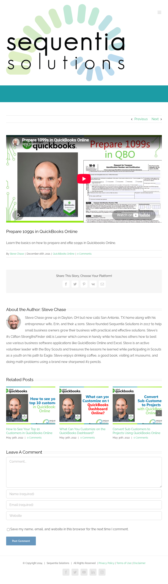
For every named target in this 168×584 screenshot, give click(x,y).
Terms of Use (123, 563)
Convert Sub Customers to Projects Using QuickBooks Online (136, 431)
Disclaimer (139, 563)
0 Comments (84, 253)
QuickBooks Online (63, 253)
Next (155, 119)
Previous (141, 119)
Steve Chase (17, 253)
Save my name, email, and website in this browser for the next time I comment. (69, 529)
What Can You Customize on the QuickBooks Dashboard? (82, 431)
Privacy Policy (107, 563)
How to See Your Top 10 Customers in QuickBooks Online (29, 431)
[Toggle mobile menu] (160, 12)
